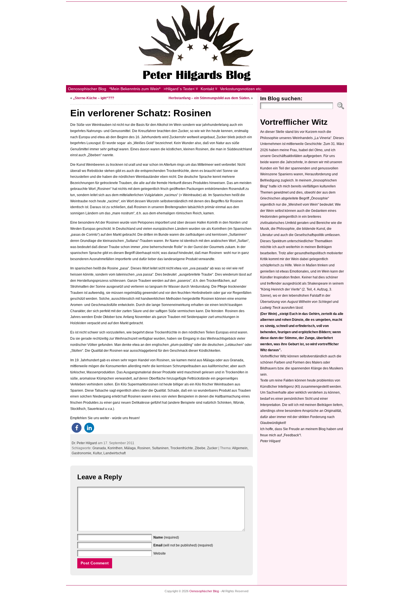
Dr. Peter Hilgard (84, 443)
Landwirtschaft (114, 453)
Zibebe (200, 448)
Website (159, 553)
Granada (99, 448)
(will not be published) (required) (183, 545)
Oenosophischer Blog (204, 591)
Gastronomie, (82, 453)
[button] (76, 428)
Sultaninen (160, 448)
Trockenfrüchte (181, 448)
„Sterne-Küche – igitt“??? (93, 98)
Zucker (212, 448)
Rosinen (143, 448)
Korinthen (115, 448)
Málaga (130, 448)
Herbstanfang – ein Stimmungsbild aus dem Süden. (209, 98)
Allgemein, (240, 448)
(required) (166, 537)
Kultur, (98, 453)
